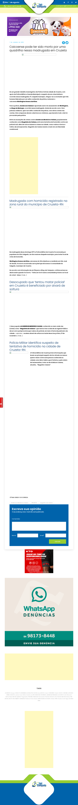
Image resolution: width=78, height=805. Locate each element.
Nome (14, 535)
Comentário (16, 519)
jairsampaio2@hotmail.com (65, 6)
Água (67, 698)
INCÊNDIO (43, 695)
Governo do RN (30, 695)
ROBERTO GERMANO (20, 698)
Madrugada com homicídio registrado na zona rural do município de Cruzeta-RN (38, 202)
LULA (65, 695)
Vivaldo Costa (61, 698)
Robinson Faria (30, 698)
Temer (52, 698)
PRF (71, 697)
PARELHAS (35, 697)
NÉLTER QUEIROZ (17, 697)
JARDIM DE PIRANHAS (52, 695)
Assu (38, 693)
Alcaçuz (12, 693)
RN (13, 698)
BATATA (43, 693)
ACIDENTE (7, 693)
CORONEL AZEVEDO (68, 693)
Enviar (57, 541)
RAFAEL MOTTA (9, 698)
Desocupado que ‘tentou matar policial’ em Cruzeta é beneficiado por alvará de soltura (37, 285)
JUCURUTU (61, 695)
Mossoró (69, 695)
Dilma (24, 695)
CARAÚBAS (51, 693)
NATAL (7, 697)
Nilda (10, 697)
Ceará (56, 693)
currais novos (19, 695)
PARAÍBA (30, 697)
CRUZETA (34, 503)
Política (68, 697)
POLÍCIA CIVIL (53, 697)
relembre (19, 333)
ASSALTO (17, 693)
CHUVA (60, 693)
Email (42, 535)
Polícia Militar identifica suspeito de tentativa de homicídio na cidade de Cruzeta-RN (35, 346)
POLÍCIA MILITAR (61, 697)
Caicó (46, 693)
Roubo (35, 698)
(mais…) (24, 275)
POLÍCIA (47, 697)
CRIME (8, 695)
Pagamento (24, 697)
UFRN (56, 698)
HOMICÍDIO (38, 695)
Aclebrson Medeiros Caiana (19, 503)
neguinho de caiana (46, 503)
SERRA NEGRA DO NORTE (44, 698)
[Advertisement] (24, 165)
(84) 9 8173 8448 (14, 6)
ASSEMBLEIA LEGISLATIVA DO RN (28, 693)
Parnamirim (42, 697)
